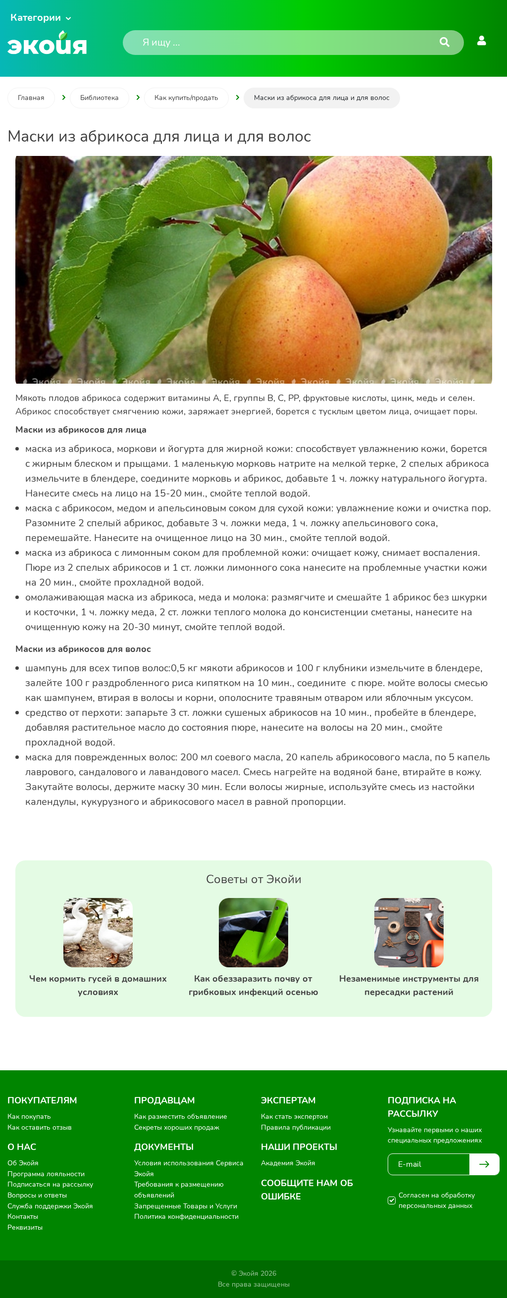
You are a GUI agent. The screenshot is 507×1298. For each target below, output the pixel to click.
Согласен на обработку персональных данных (437, 1200)
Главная (31, 97)
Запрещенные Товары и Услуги (185, 1206)
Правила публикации (296, 1127)
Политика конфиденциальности (186, 1216)
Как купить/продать (186, 97)
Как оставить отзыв (39, 1127)
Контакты (22, 1216)
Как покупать (29, 1116)
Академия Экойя (288, 1163)
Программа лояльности (46, 1174)
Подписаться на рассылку (50, 1184)
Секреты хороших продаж (176, 1127)
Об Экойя (23, 1163)
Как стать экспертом (294, 1116)
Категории (35, 17)
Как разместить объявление (180, 1116)
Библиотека (99, 97)
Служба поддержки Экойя (50, 1206)
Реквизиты (25, 1227)
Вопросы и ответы (37, 1195)
